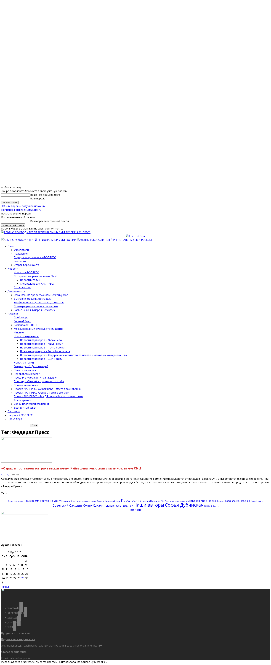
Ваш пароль (37, 198)
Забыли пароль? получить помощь (23, 206)
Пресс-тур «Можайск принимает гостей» (39, 381)
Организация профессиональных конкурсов (41, 295)
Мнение (19, 332)
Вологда (221, 501)
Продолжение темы (26, 385)
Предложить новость (15, 633)
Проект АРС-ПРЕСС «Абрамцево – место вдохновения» (48, 389)
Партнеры (14, 411)
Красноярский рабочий (237, 500)
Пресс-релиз (131, 500)
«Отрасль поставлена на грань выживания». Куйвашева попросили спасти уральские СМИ (71, 468)
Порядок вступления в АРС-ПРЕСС (35, 257)
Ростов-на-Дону (50, 501)
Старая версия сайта (26, 265)
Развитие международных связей (34, 310)
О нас (11, 246)
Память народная (25, 370)
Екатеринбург (68, 501)
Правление (21, 253)
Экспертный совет (25, 407)
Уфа (162, 501)
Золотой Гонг (22, 321)
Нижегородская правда (86, 501)
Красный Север (112, 501)
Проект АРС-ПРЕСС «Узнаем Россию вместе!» (41, 392)
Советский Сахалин (67, 505)
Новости (13, 268)
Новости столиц (30, 280)
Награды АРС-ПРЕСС (20, 415)
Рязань (259, 501)
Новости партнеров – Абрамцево (41, 340)
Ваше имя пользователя (45, 194)
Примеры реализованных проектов (36, 306)
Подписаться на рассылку (18, 639)
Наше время (31, 501)
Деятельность (16, 291)
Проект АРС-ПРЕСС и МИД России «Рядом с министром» (48, 396)
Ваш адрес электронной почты (49, 221)
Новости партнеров (26, 336)
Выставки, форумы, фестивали (32, 298)
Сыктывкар (193, 501)
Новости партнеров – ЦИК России (41, 359)
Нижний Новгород (151, 501)
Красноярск (208, 501)
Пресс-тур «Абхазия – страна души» (35, 377)
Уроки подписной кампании (31, 404)
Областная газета (15, 501)
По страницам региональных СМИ (35, 276)
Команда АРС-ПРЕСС (26, 325)
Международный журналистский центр (38, 328)
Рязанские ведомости (175, 501)
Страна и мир (22, 287)
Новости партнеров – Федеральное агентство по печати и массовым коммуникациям (73, 355)
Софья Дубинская (184, 505)
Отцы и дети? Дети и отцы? (31, 366)
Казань (216, 506)
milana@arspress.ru (21, 658)
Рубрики (13, 313)
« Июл (5, 586)
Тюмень (100, 501)
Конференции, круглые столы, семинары (39, 302)
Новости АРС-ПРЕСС (26, 272)
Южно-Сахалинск (96, 505)
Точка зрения (22, 400)
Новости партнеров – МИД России (41, 343)
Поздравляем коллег (27, 374)
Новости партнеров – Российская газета (45, 351)
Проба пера (21, 317)
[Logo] (39, 240)
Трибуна (208, 506)
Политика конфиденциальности (21, 209)
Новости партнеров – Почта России (42, 347)
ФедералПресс (6, 475)
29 (22, 578)
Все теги (135, 509)
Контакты (20, 261)
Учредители (21, 250)
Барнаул (114, 505)
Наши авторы (148, 505)
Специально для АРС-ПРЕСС (37, 283)
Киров (253, 501)
